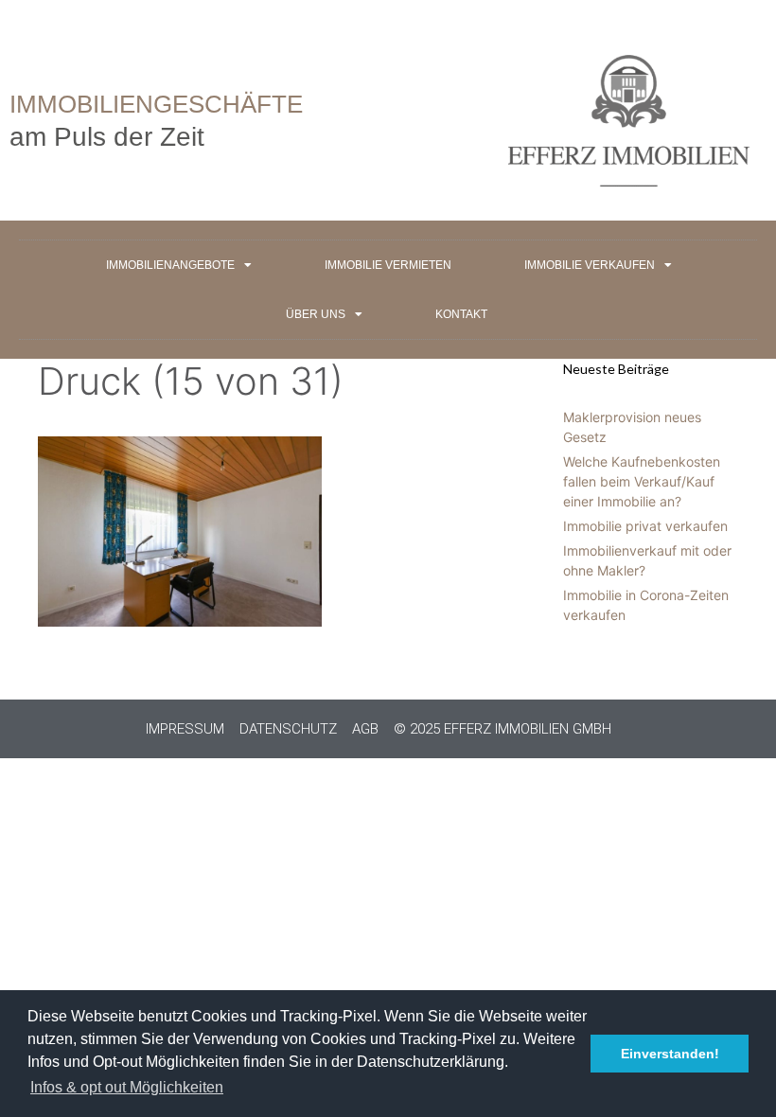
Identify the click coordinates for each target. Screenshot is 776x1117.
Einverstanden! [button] (670, 1053)
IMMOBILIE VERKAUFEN (589, 265)
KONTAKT (461, 314)
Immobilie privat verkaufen (645, 526)
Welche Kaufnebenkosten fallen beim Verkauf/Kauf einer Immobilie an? (641, 481)
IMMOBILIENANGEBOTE (170, 265)
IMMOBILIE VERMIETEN (388, 265)
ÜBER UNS (315, 314)
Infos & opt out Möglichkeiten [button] (126, 1087)
